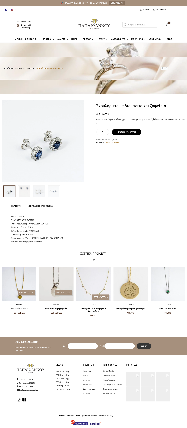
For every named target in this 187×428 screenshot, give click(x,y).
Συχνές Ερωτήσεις (89, 389)
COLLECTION (31, 39)
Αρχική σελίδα (9, 68)
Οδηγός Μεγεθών (109, 371)
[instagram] (18, 400)
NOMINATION (155, 39)
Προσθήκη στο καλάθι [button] (93, 321)
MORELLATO (137, 39)
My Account (161, 10)
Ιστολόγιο (86, 393)
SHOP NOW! (117, 3)
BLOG (169, 39)
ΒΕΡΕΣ (102, 39)
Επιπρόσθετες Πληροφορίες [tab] (40, 206)
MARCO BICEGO (118, 39)
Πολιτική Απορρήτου (110, 389)
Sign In (146, 10)
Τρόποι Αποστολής (109, 380)
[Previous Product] (163, 68)
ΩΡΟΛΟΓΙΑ (88, 39)
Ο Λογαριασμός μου (109, 393)
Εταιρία (85, 375)
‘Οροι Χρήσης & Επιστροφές (112, 384)
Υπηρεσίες (86, 380)
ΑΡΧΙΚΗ (18, 39)
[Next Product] (166, 68)
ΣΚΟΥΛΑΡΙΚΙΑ (29, 68)
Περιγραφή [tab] (16, 206)
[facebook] (24, 400)
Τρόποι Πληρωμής (109, 375)
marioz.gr (110, 415)
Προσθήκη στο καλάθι (127, 132)
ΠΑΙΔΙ (74, 39)
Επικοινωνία (87, 384)
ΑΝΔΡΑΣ (61, 39)
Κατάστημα (87, 371)
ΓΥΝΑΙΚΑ (47, 39)
